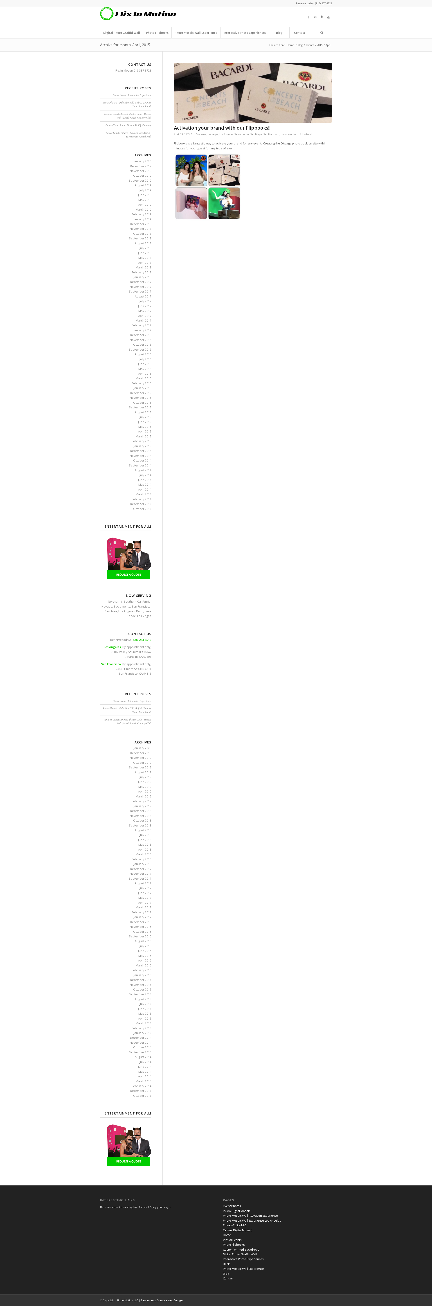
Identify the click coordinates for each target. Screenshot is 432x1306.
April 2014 (144, 489)
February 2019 (141, 214)
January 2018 (142, 277)
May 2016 (144, 369)
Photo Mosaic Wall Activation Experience (250, 1216)
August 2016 (143, 354)
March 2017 (143, 320)
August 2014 (143, 470)
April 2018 (144, 263)
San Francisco (271, 134)
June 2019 (144, 195)
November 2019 (140, 171)
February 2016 (141, 383)
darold (309, 134)
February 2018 (141, 272)
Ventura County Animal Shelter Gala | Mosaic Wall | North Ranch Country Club (127, 115)
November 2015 (140, 398)
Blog (300, 45)
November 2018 (140, 229)
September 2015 (140, 407)
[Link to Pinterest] (321, 17)
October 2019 (142, 175)
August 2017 (143, 296)
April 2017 (144, 316)
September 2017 (140, 291)
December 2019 (140, 166)
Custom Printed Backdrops (241, 1249)
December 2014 (140, 451)
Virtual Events (232, 1240)
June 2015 (144, 422)
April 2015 (144, 431)
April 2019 (144, 205)
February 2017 (141, 325)
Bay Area (201, 134)
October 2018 (142, 234)
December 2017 (140, 282)
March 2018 (143, 267)
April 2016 (144, 374)
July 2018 (145, 248)
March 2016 (143, 378)
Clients (310, 45)
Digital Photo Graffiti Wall (240, 1254)
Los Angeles (226, 134)
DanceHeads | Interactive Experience (132, 95)
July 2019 (145, 190)
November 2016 (140, 340)
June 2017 (144, 306)
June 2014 (144, 480)
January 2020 (142, 161)
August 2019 (143, 185)
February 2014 (141, 499)
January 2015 (142, 446)
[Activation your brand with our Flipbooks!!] (253, 93)
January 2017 (142, 330)
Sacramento (241, 134)
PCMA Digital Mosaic (236, 1211)
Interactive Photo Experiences (243, 1259)
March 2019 (143, 209)
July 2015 (145, 417)
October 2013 (142, 509)
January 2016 (142, 388)
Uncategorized (289, 134)
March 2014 (143, 494)
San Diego (256, 134)
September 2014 (140, 465)
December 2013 (140, 504)
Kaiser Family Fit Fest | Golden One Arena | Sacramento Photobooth (128, 134)
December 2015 (140, 393)
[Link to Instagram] (315, 17)
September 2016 (140, 349)
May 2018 (144, 258)
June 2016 (144, 364)
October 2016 (142, 344)
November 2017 (140, 287)
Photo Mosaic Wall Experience (243, 1269)
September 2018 (140, 238)
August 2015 (143, 412)
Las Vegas (212, 134)
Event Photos (232, 1206)
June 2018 (144, 253)
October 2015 (142, 403)
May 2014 (144, 484)
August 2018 (143, 243)
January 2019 (142, 219)
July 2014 (145, 475)
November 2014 (140, 456)
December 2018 (140, 224)
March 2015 (143, 436)
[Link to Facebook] (308, 17)
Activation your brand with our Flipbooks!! (222, 128)
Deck (226, 1264)
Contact (228, 1278)
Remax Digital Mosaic (237, 1230)
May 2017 (144, 311)
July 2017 (145, 301)
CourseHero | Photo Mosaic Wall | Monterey (128, 125)
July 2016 (145, 359)
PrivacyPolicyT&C (234, 1225)
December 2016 (140, 335)
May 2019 (144, 200)
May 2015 (144, 427)
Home (290, 45)
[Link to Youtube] (328, 17)
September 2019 (140, 180)
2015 (319, 45)
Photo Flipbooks (234, 1245)
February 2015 (141, 441)
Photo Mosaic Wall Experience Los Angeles (252, 1220)
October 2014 (142, 460)
